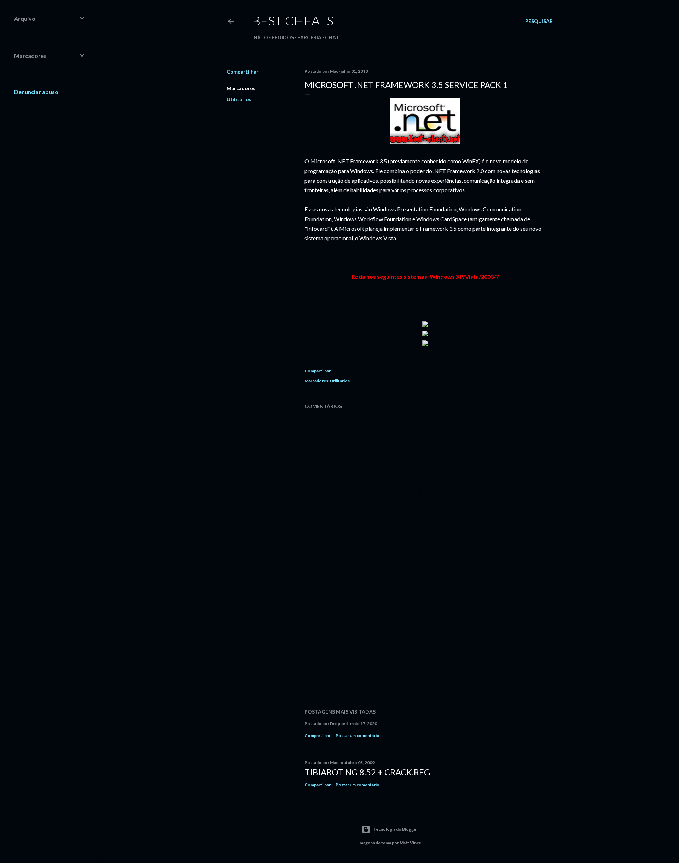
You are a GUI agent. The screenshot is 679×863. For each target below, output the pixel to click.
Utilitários (239, 99)
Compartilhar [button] (243, 72)
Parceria (309, 37)
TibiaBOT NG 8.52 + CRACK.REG (367, 772)
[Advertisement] (425, 641)
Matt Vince (410, 842)
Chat (332, 37)
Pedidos (283, 37)
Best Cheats (292, 20)
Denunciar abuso (36, 91)
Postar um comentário (357, 735)
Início (260, 37)
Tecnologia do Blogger (395, 829)
